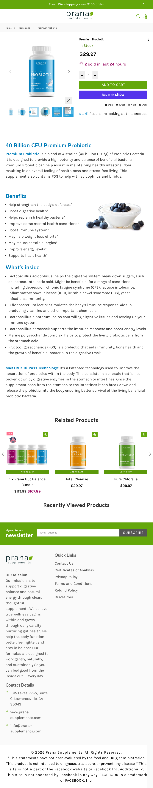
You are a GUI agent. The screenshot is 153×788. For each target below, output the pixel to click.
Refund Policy (66, 590)
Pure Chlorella (126, 479)
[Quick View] (45, 434)
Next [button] (69, 71)
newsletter (19, 533)
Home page (24, 28)
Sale (9, 433)
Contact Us (64, 563)
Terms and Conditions (73, 583)
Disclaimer (64, 597)
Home (9, 28)
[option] (40, 71)
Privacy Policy (66, 577)
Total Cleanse (76, 479)
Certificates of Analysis (74, 570)
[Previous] (148, 39)
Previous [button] (10, 71)
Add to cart (27, 472)
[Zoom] (68, 100)
